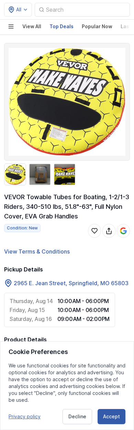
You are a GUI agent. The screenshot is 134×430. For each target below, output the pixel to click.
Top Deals (61, 26)
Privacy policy (25, 416)
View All (31, 26)
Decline (77, 416)
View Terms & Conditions (37, 251)
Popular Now (97, 26)
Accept (111, 416)
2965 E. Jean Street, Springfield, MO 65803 (71, 283)
